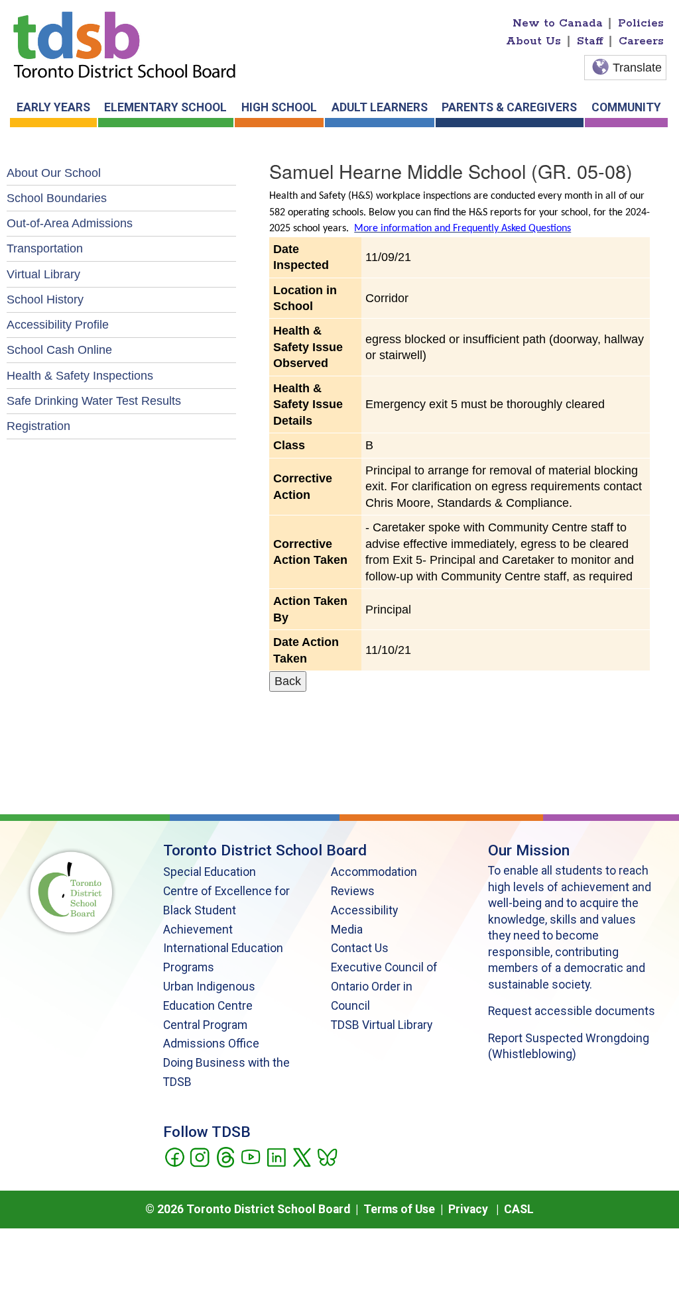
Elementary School (165, 107)
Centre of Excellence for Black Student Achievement (226, 910)
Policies (641, 23)
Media (347, 929)
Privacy (468, 1209)
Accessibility (364, 910)
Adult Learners (380, 107)
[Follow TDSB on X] (301, 1156)
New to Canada (558, 23)
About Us (533, 41)
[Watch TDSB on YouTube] (250, 1156)
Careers (641, 41)
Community (626, 107)
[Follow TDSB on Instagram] (199, 1156)
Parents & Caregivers (509, 107)
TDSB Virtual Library (381, 1025)
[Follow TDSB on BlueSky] (327, 1156)
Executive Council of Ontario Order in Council (384, 986)
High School (279, 107)
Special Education (209, 872)
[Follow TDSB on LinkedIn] (276, 1156)
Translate (637, 67)
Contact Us (360, 948)
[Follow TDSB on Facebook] (174, 1156)
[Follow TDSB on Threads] (225, 1156)
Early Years (53, 107)
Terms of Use (399, 1209)
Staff (590, 41)
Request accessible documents (571, 1011)
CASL (519, 1209)
